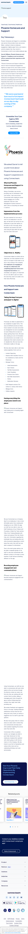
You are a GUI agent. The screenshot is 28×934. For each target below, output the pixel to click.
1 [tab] (10, 826)
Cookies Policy (18, 923)
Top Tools (9, 803)
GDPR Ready (10, 918)
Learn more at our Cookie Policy (13, 932)
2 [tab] (12, 826)
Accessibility (18, 921)
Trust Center (9, 923)
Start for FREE (14, 133)
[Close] (26, 929)
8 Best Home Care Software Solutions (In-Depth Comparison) (13, 801)
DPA (5, 918)
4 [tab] (17, 826)
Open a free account (18, 2)
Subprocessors (10, 921)
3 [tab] (15, 826)
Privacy (18, 918)
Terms (22, 918)
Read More (10, 820)
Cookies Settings (14, 925)
